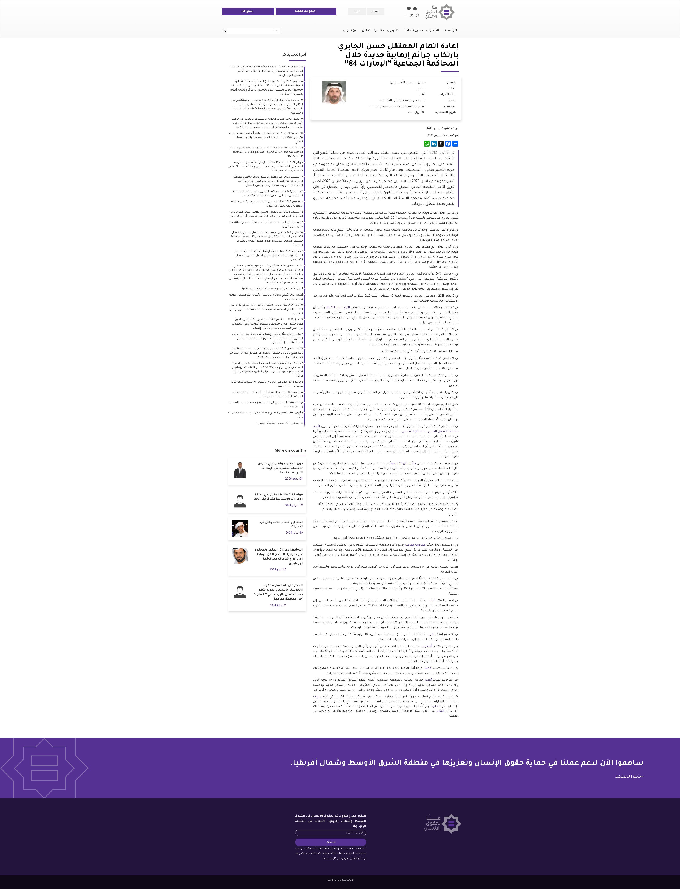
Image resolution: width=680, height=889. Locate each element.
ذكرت (430, 634)
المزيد (439, 711)
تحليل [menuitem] (366, 30)
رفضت (427, 668)
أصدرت (426, 646)
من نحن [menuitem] (353, 32)
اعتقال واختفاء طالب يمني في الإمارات (281, 525)
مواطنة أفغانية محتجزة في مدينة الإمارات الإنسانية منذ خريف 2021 (278, 497)
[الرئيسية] (441, 12)
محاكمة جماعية (415, 545)
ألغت (428, 680)
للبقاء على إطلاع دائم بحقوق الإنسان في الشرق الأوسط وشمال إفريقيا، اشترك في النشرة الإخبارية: (330, 821)
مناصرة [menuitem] (379, 30)
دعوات (317, 697)
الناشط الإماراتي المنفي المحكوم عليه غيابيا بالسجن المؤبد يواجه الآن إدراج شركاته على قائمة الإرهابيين (278, 556)
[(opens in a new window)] (415, 9)
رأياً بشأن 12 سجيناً (403, 463)
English (375, 11)
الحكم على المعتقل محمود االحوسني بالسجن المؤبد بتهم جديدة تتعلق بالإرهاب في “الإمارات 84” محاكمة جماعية (278, 592)
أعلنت (430, 600)
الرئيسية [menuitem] (450, 30)
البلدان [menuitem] (436, 32)
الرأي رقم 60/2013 (338, 307)
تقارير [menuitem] (396, 32)
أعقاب (436, 706)
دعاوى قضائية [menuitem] (413, 30)
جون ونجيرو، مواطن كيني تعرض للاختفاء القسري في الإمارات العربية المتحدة (280, 468)
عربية (357, 11)
